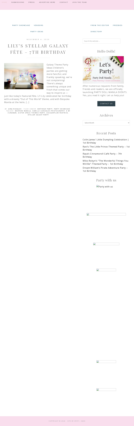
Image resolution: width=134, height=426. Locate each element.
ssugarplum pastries (57, 113)
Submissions (17, 2)
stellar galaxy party (38, 115)
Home (4, 2)
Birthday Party (45, 109)
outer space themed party (31, 113)
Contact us (106, 104)
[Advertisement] (106, 315)
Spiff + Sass (79, 421)
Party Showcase (62, 109)
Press (32, 2)
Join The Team (79, 2)
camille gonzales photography (48, 111)
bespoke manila (23, 111)
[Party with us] (106, 195)
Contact (64, 2)
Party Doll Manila (67, 18)
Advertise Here (47, 2)
